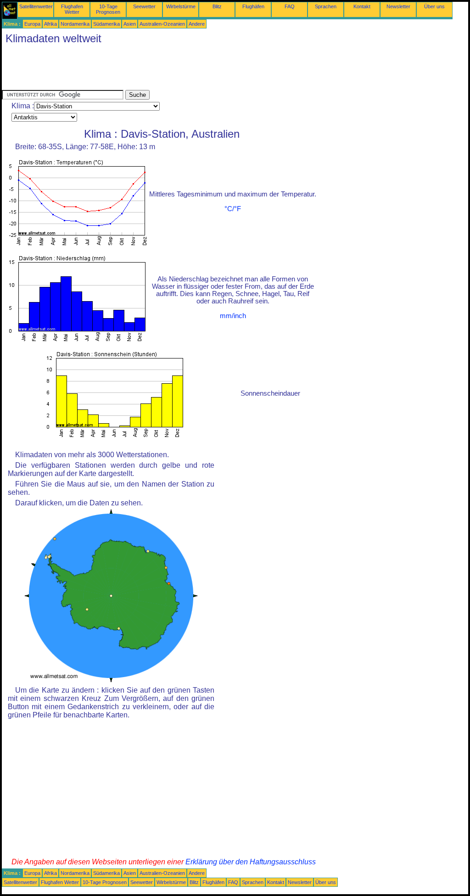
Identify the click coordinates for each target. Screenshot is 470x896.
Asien (129, 24)
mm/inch (233, 315)
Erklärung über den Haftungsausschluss (250, 862)
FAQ (290, 6)
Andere (197, 24)
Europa (32, 24)
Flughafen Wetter (72, 9)
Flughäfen (253, 6)
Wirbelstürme (181, 6)
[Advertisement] (169, 69)
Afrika (50, 24)
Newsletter (398, 6)
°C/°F (232, 209)
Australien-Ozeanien (162, 24)
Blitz (217, 6)
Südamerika (106, 24)
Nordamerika (75, 24)
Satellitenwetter (36, 6)
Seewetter (144, 6)
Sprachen (325, 6)
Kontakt (361, 6)
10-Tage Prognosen (108, 9)
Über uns (434, 6)
